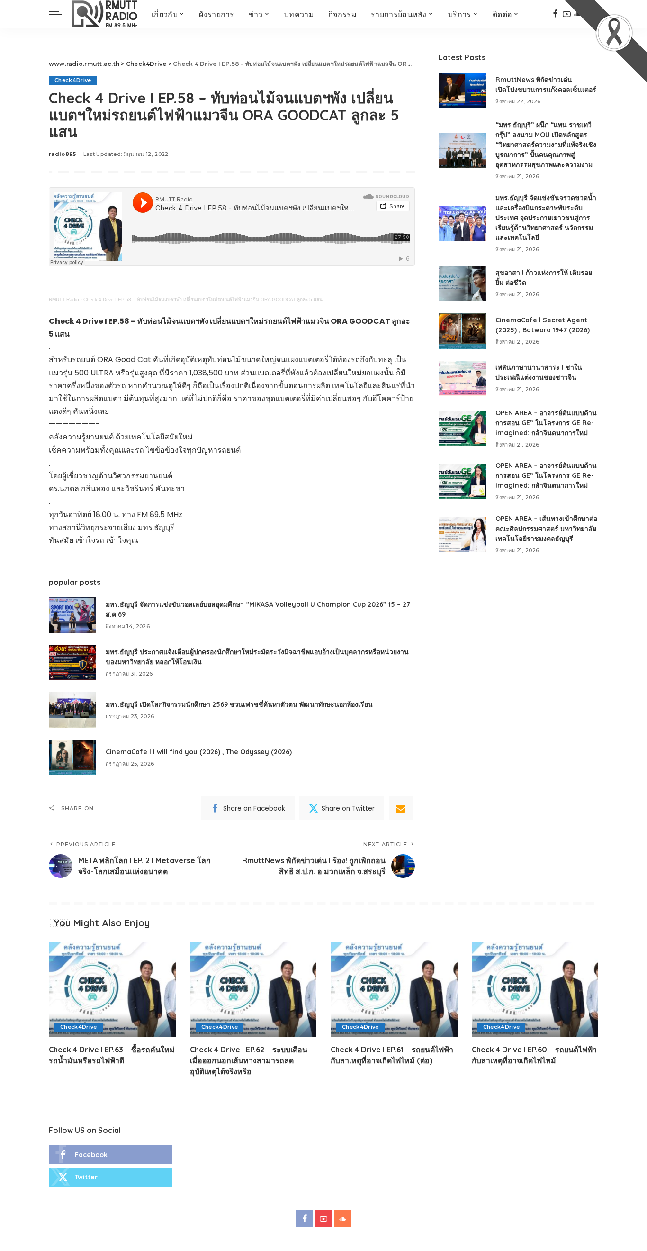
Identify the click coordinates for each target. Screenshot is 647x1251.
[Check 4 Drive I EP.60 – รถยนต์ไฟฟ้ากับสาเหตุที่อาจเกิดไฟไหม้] (535, 989)
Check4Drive (72, 80)
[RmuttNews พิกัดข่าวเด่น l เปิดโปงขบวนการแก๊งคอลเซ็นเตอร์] (462, 90)
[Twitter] (110, 1177)
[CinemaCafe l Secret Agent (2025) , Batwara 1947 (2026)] (462, 331)
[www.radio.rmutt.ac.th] (104, 14)
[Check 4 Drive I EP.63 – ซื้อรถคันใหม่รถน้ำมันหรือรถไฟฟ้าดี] (112, 989)
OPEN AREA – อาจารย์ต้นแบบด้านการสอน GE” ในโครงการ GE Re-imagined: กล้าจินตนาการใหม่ (546, 423)
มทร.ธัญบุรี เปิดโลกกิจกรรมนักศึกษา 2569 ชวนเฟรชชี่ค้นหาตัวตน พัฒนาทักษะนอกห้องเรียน (239, 704)
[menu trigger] (60, 14)
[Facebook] (555, 14)
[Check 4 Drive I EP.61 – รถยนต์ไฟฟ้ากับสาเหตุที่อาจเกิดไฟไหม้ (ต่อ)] (394, 989)
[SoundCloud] (342, 1218)
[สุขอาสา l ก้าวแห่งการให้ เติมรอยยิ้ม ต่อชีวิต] (462, 283)
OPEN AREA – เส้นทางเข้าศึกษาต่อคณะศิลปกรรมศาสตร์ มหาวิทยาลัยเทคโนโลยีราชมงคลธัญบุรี (546, 528)
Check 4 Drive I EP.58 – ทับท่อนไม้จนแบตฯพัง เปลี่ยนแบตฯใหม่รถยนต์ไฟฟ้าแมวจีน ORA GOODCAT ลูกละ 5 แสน (203, 299)
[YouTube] (323, 1218)
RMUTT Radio (64, 299)
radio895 (62, 154)
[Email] (401, 808)
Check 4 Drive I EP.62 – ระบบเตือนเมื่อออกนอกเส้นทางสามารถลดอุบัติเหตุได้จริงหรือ (248, 1060)
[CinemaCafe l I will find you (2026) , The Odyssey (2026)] (72, 757)
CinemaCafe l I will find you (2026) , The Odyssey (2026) (199, 752)
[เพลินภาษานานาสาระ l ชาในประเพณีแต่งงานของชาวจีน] (462, 378)
